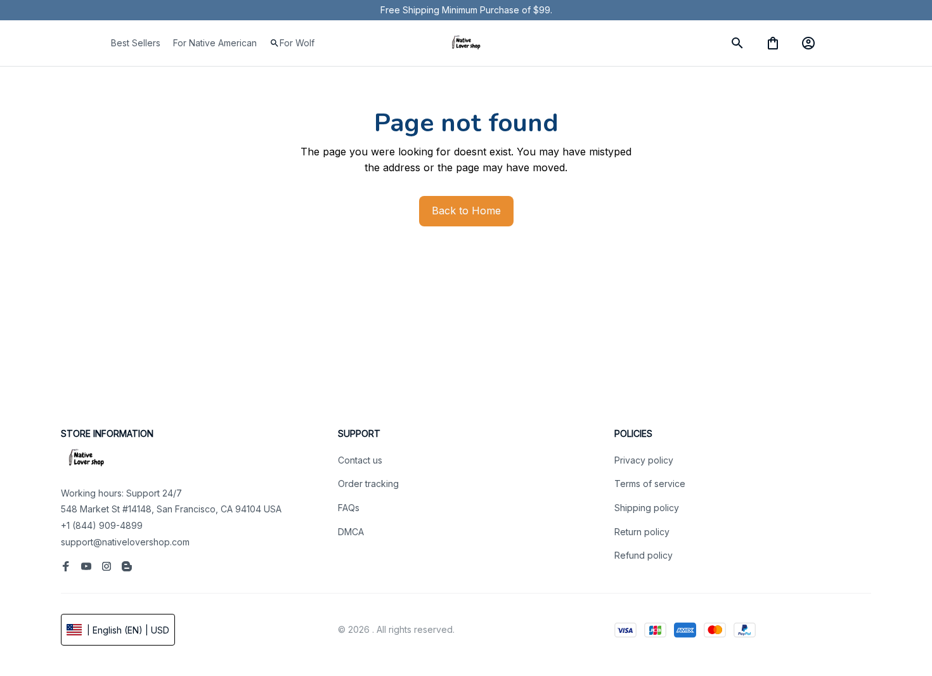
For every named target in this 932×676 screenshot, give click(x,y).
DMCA (351, 531)
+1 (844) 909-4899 (102, 525)
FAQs (348, 507)
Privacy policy (643, 460)
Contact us (360, 460)
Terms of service (649, 483)
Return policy (642, 531)
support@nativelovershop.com (125, 541)
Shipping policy (646, 507)
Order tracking (368, 483)
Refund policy (643, 555)
